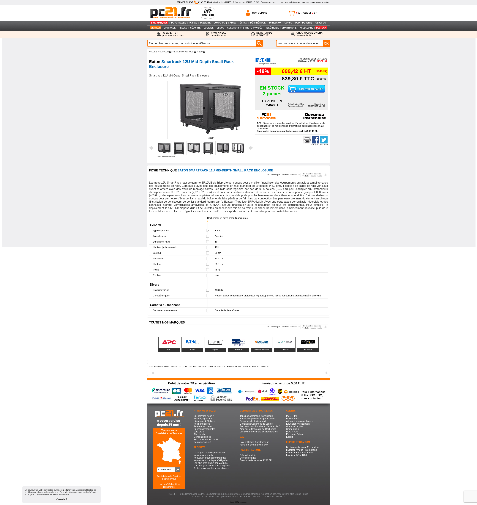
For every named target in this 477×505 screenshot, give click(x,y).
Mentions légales (202, 437)
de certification (218, 34)
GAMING (232, 23)
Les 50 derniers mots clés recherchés (259, 431)
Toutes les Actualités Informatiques (211, 468)
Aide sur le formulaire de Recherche (258, 429)
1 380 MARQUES (159, 23)
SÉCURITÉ (195, 28)
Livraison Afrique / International (302, 450)
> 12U (200, 52)
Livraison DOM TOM (296, 455)
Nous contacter (310, 34)
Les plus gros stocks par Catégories (212, 465)
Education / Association (298, 424)
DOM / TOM (292, 431)
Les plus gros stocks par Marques (211, 463)
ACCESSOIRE (306, 28)
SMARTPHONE (289, 28)
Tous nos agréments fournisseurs (256, 416)
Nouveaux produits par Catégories (211, 460)
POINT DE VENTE (303, 23)
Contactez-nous (268, 2)
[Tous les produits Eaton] (265, 64)
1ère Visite (199, 431)
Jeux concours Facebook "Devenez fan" (260, 426)
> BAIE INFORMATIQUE (183, 52)
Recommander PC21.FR (206, 439)
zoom (211, 138)
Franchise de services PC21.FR (256, 460)
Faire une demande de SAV (254, 444)
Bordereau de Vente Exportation (302, 447)
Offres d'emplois (248, 455)
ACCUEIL (153, 52)
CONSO (288, 23)
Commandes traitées (315, 2)
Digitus (215, 349)
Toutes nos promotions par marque (257, 418)
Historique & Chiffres (204, 421)
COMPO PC (219, 23)
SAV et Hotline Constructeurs (254, 442)
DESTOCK (321, 28)
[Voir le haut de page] (325, 175)
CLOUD (220, 28)
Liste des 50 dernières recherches (169, 485)
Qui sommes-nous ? (204, 416)
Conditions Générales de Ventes (256, 424)
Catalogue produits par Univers (209, 452)
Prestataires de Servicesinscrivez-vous (169, 477)
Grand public (292, 429)
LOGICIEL (209, 28)
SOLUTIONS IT (234, 28)
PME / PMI (291, 416)
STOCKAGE (170, 28)
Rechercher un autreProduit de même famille (312, 175)
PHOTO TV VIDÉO (254, 28)
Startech (308, 349)
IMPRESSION (275, 23)
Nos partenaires (202, 424)
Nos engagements (203, 418)
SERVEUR (156, 28)
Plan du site (200, 434)
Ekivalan (238, 349)
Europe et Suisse (295, 434)
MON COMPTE (259, 13)
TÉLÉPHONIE (272, 28)
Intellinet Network (261, 349)
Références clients (203, 426)
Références (289, 2)
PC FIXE (193, 23)
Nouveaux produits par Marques (210, 457)
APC (169, 349)
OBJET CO (320, 23)
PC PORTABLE (178, 23)
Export (289, 437)
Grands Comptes (294, 426)
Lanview (284, 349)
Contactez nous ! (202, 442)
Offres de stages (248, 457)
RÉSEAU (183, 28)
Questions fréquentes (204, 429)
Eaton (192, 349)
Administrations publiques (299, 421)
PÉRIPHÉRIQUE (258, 23)
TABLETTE (205, 23)
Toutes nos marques (291, 175)
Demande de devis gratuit (253, 421)
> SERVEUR (163, 52)
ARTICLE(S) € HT (307, 13)
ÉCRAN (243, 23)
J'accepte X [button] (61, 499)
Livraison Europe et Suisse (299, 452)
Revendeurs (292, 418)
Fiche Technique (273, 175)
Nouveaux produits (203, 455)
